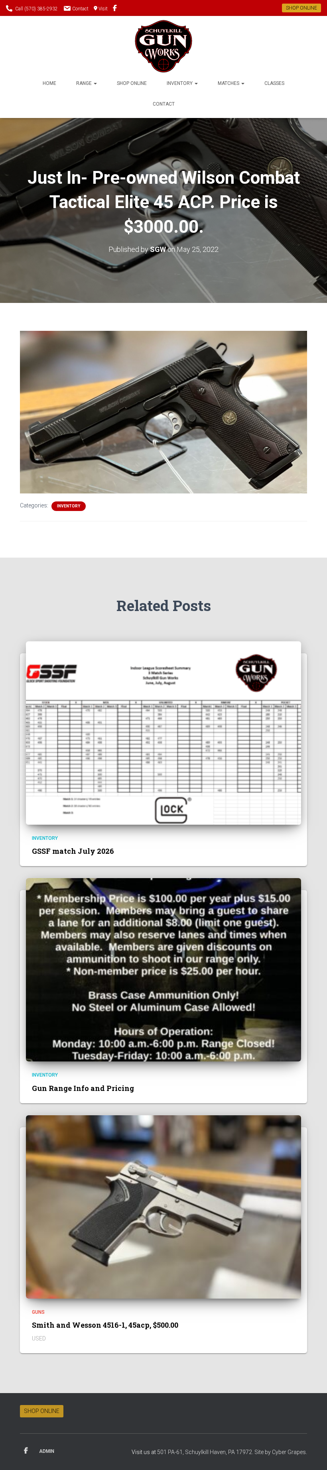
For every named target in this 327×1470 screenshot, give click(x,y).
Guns (38, 1312)
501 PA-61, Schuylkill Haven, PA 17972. (205, 1452)
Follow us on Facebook (115, 9)
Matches (229, 83)
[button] (95, 83)
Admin (46, 1451)
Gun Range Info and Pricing (83, 1088)
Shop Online (132, 83)
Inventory (180, 83)
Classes (274, 83)
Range (84, 83)
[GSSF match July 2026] (163, 732)
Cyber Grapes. (289, 1452)
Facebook (26, 1451)
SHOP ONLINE (301, 8)
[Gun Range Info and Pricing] (163, 969)
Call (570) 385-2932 (36, 9)
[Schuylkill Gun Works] (164, 46)
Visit (103, 9)
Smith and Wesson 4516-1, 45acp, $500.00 (105, 1325)
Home (49, 83)
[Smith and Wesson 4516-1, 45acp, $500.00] (163, 1206)
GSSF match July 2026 (73, 851)
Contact (80, 9)
